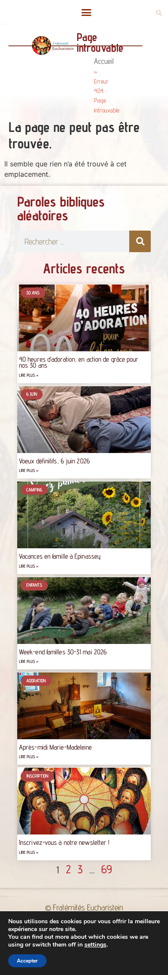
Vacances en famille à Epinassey (60, 556)
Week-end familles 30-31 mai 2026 (63, 652)
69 (106, 869)
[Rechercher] (140, 241)
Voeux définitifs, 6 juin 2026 (54, 461)
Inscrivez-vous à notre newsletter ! (64, 842)
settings (95, 945)
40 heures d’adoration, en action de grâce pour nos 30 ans (79, 362)
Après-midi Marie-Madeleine (55, 747)
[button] (86, 12)
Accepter (27, 960)
